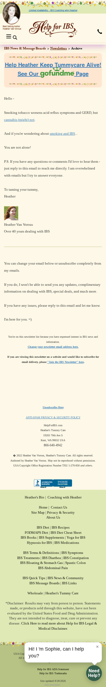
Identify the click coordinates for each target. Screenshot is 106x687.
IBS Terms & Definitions (41, 553)
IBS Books (28, 537)
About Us (53, 517)
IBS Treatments (28, 558)
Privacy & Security (61, 512)
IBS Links (69, 583)
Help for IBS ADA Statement (53, 669)
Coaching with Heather (65, 497)
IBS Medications (66, 543)
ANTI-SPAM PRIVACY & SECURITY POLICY (53, 417)
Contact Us (59, 507)
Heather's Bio (34, 497)
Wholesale (35, 593)
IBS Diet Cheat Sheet (66, 533)
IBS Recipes (61, 527)
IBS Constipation (76, 558)
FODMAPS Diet (36, 533)
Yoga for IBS (76, 537)
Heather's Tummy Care (62, 593)
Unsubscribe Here (53, 407)
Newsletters (58, 48)
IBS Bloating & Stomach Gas (41, 563)
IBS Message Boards (44, 583)
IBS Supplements (51, 537)
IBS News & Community (66, 578)
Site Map (38, 512)
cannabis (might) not (19, 120)
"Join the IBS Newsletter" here (65, 361)
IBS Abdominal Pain (53, 568)
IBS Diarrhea (51, 558)
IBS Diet (43, 527)
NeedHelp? (94, 672)
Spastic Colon (75, 563)
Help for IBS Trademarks (53, 673)
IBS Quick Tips (34, 578)
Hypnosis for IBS (39, 543)
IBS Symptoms (72, 553)
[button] (99, 31)
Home (43, 507)
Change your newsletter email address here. (53, 346)
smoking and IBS (62, 133)
